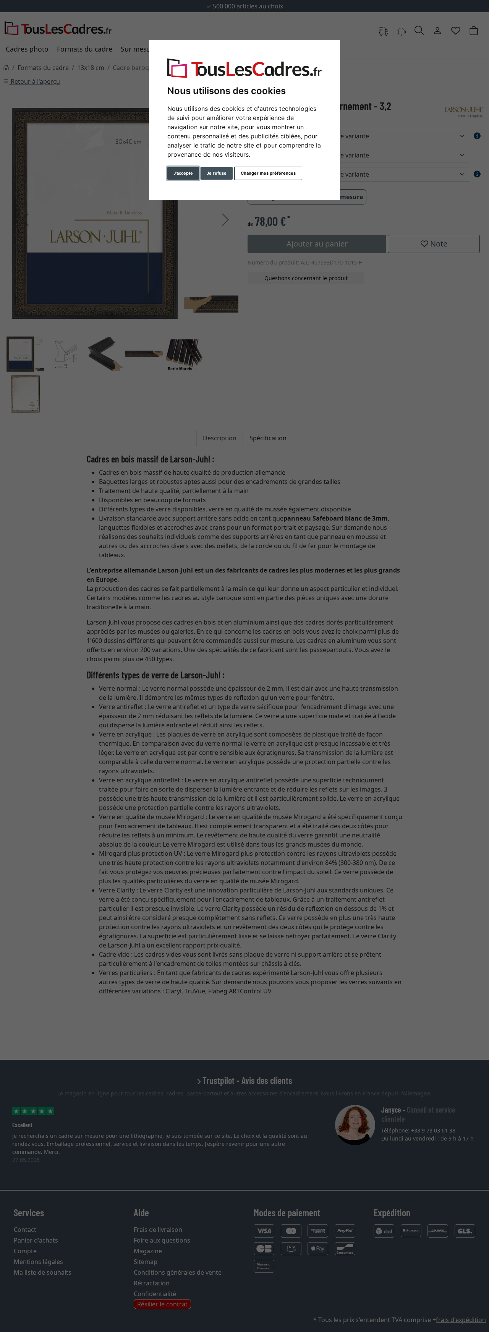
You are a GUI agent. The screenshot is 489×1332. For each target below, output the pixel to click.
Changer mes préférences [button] (268, 173)
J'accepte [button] (183, 173)
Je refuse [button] (217, 173)
